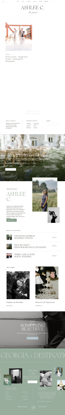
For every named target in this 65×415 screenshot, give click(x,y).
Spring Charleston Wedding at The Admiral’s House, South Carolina (28, 159)
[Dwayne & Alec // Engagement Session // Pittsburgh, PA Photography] (18, 35)
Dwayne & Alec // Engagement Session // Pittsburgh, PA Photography (16, 59)
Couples (7, 54)
